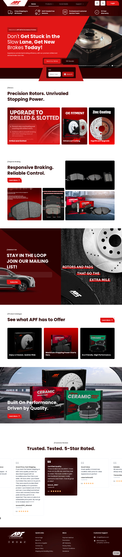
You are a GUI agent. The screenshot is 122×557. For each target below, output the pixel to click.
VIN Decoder (70, 61)
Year (49, 70)
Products (48, 4)
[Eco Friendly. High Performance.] (97, 358)
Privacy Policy (67, 546)
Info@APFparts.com (103, 537)
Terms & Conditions (69, 548)
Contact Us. (39, 546)
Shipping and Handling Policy (44, 551)
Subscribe (14, 282)
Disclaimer (66, 551)
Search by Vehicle (52, 61)
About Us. (38, 540)
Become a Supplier (41, 543)
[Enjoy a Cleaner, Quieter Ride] (24, 358)
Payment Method (68, 537)
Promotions (66, 540)
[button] (0, 518)
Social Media (63, 4)
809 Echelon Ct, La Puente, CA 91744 (103, 542)
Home (33, 4)
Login (113, 3)
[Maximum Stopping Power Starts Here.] (61, 358)
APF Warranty (67, 543)
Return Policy (39, 548)
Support (79, 4)
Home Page (39, 537)
